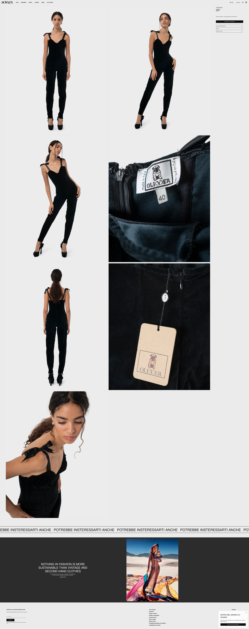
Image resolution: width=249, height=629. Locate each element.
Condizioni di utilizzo (155, 625)
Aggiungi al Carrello (229, 21)
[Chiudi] (246, 612)
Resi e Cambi (152, 619)
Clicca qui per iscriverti (233, 624)
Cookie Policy (153, 617)
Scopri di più (63, 577)
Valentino (219, 7)
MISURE (217, 28)
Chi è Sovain (50, 2)
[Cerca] (242, 2)
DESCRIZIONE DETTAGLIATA (221, 26)
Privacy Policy (153, 613)
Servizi (30, 2)
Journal (37, 2)
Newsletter (152, 621)
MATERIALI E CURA (219, 31)
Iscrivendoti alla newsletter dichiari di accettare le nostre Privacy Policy (16, 623)
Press (42, 2)
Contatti (151, 611)
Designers (23, 2)
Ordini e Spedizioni (154, 615)
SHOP (17, 2)
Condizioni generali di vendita (157, 623)
